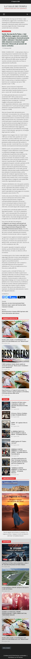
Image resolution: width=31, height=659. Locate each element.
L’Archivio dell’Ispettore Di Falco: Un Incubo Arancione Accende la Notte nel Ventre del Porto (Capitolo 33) (6, 462)
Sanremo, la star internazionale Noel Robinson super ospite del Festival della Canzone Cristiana (14, 304)
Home (3, 19)
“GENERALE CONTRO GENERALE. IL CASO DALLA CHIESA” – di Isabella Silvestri (6, 471)
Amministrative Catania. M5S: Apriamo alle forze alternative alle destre (15, 311)
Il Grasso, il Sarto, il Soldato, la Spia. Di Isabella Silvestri (6, 415)
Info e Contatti (6, 648)
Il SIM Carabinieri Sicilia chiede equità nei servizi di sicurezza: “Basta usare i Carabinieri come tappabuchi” (15, 353)
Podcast (5, 559)
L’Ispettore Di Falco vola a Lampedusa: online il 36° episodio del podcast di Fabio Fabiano (6, 406)
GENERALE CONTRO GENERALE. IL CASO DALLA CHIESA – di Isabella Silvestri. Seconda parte (6, 452)
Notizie (4, 583)
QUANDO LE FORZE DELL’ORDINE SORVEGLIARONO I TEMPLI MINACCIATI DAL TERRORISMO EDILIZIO (15, 601)
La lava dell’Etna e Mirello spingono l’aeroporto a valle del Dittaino (15, 577)
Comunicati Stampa (6, 31)
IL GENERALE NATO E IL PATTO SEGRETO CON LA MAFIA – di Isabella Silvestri (6, 434)
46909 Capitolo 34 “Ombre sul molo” (6, 443)
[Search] (27, 14)
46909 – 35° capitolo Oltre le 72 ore (6, 424)
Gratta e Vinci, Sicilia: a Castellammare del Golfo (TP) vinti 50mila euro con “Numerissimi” (15, 329)
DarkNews (11, 657)
